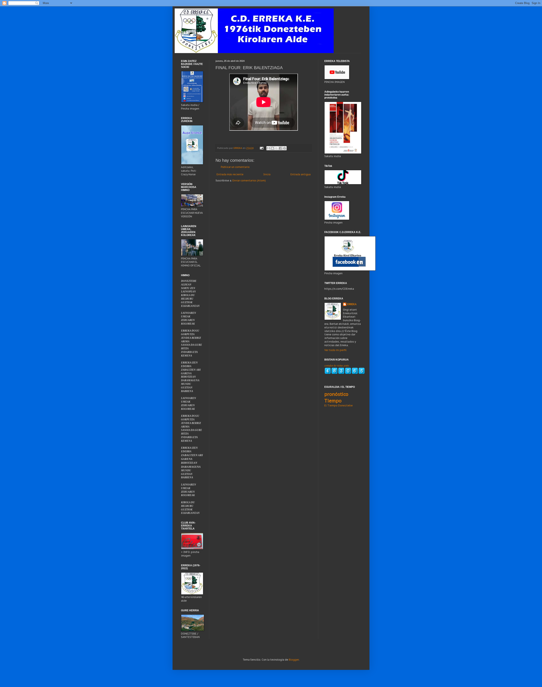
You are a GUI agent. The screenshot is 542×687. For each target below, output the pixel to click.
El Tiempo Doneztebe (338, 405)
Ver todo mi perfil (335, 350)
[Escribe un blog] (272, 148)
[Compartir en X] (276, 148)
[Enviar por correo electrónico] (268, 148)
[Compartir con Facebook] (280, 148)
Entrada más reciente (230, 174)
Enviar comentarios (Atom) (249, 180)
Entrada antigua (300, 174)
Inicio (267, 174)
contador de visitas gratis (336, 365)
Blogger (294, 659)
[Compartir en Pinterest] (284, 148)
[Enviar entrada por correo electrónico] (261, 148)
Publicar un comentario (235, 167)
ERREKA (352, 304)
